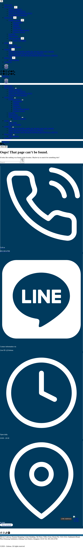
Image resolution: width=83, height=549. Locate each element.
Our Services (8, 97)
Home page (8, 86)
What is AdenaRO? (15, 89)
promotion (7, 126)
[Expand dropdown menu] (16, 88)
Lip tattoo (12, 113)
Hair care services (15, 117)
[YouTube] (11, 74)
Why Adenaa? (9, 88)
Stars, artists (13, 123)
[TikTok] (9, 74)
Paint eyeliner (13, 115)
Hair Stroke (17, 107)
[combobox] (10, 162)
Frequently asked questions (18, 95)
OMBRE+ (16, 105)
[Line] (4, 74)
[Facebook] (1, 74)
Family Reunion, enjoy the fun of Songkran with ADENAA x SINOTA (33, 132)
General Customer (15, 124)
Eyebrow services (15, 99)
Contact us (8, 138)
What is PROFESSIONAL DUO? (20, 93)
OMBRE (16, 103)
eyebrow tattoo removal (21, 109)
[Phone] (14, 74)
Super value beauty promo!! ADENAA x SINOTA (26, 130)
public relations (14, 136)
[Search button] (22, 161)
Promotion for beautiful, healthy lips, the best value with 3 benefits (31, 128)
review (6, 121)
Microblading (17, 101)
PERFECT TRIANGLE (17, 91)
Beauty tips (8, 134)
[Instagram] (6, 74)
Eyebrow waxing (19, 111)
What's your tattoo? (19, 119)
